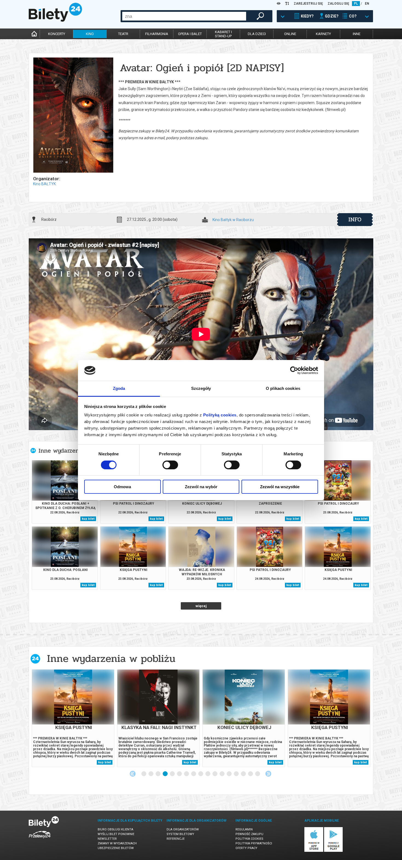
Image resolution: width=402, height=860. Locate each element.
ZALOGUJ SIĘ (338, 3)
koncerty (56, 34)
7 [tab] (187, 774)
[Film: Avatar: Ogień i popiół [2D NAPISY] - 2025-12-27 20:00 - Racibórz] (73, 115)
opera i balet (190, 34)
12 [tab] (222, 774)
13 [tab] (229, 774)
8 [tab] (194, 774)
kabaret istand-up (223, 34)
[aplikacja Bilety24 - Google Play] (333, 851)
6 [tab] (179, 774)
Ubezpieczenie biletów (116, 848)
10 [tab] (208, 774)
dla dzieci (257, 34)
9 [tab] (201, 774)
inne (356, 34)
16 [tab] (251, 774)
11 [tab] (215, 774)
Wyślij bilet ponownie (116, 834)
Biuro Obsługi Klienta (115, 829)
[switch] (170, 465)
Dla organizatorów (183, 829)
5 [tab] (172, 774)
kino (90, 34)
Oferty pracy (246, 848)
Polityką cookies (220, 415)
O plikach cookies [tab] (283, 388)
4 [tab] (165, 774)
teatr (123, 34)
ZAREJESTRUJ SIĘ (308, 3)
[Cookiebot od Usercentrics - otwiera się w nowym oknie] (294, 370)
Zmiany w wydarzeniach (117, 843)
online (290, 34)
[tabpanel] (73, 718)
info (355, 219)
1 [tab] (144, 774)
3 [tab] (158, 774)
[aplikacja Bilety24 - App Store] (313, 851)
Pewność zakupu (249, 834)
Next (268, 774)
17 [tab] (258, 774)
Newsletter (107, 839)
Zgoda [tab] (119, 388)
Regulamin (244, 829)
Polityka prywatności (253, 843)
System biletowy (180, 834)
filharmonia (156, 34)
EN (367, 3)
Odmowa (122, 486)
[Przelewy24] (40, 839)
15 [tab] (243, 774)
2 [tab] (151, 774)
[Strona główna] (55, 20)
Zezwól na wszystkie (279, 486)
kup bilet (88, 519)
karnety (323, 34)
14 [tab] (236, 774)
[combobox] (184, 16)
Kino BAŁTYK (44, 184)
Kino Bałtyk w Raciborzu (233, 220)
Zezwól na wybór (201, 486)
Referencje (176, 839)
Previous (133, 774)
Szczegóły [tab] (201, 388)
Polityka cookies (249, 839)
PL (356, 3)
